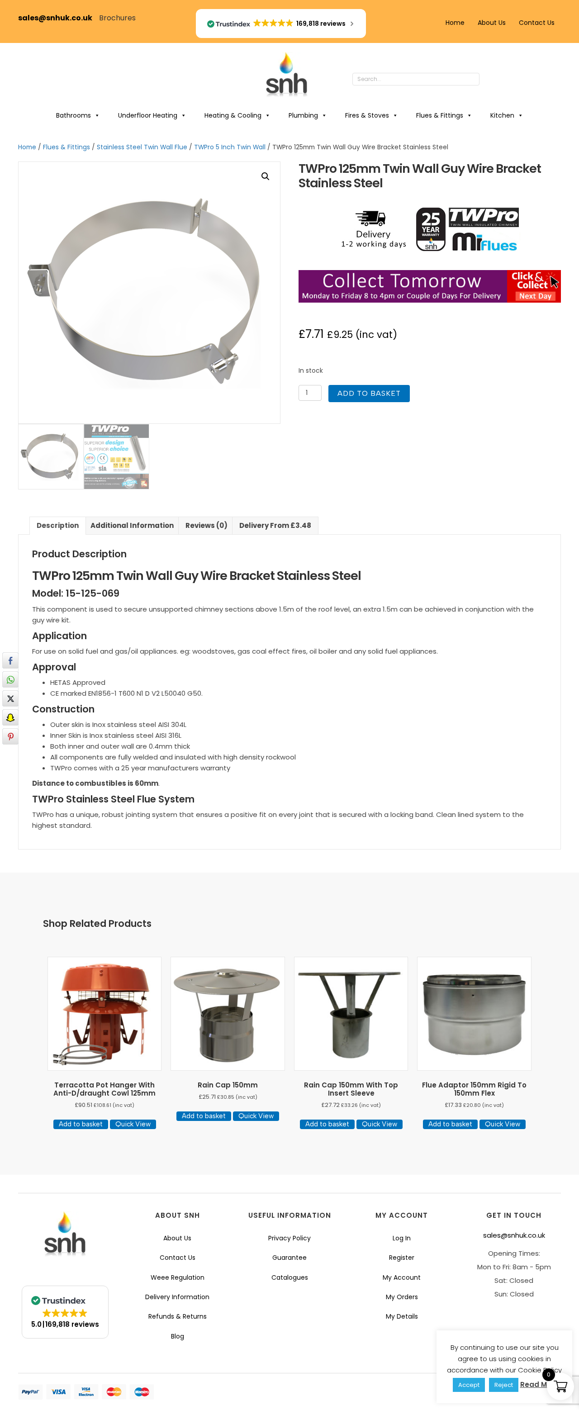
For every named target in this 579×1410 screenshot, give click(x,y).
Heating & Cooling (232, 115)
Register (401, 1257)
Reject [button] (503, 1385)
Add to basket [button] (81, 1124)
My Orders (402, 1296)
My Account (402, 1277)
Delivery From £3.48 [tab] (275, 525)
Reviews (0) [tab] (206, 525)
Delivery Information (177, 1296)
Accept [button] (468, 1385)
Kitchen (502, 115)
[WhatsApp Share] (10, 679)
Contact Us (537, 22)
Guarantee (289, 1257)
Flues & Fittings (439, 115)
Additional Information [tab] (132, 525)
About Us (492, 22)
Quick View (133, 1124)
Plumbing (303, 115)
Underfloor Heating (147, 115)
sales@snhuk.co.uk (58, 18)
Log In (402, 1238)
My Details (402, 1316)
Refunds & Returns (177, 1316)
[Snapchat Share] (10, 717)
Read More (539, 1384)
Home (455, 22)
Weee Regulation (177, 1277)
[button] (488, 79)
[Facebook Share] (10, 660)
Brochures (117, 18)
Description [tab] (58, 525)
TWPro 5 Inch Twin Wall (230, 147)
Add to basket (369, 393)
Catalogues (289, 1277)
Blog (177, 1336)
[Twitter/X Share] (10, 698)
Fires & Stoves (367, 115)
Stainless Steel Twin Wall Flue (142, 147)
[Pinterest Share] (10, 736)
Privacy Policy (289, 1238)
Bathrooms (73, 115)
